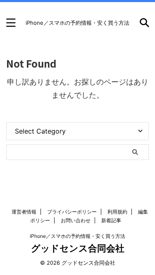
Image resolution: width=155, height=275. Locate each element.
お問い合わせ (76, 220)
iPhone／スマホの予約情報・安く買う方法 (77, 236)
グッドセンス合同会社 (77, 248)
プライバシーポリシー (72, 212)
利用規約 (117, 212)
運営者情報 (24, 212)
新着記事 (111, 220)
